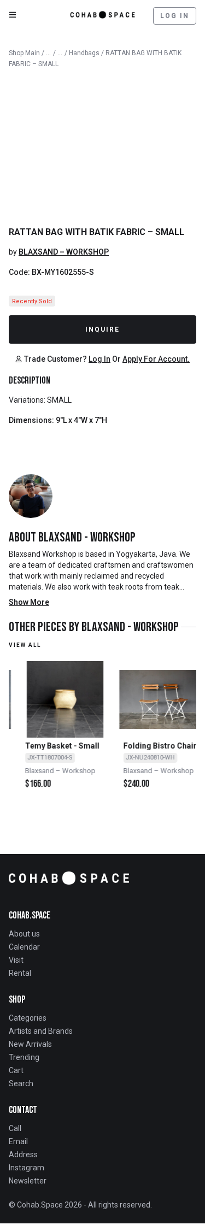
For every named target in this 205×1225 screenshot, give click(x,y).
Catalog (48, 51)
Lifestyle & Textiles (60, 51)
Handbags (84, 53)
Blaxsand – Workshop (64, 252)
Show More (29, 602)
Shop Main (24, 53)
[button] (51, 359)
